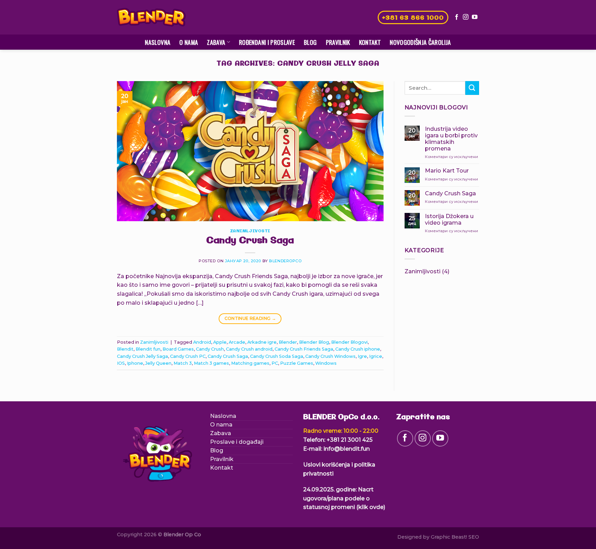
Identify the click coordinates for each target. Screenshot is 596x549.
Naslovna (157, 42)
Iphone (135, 363)
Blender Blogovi (349, 342)
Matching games (250, 363)
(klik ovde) (370, 507)
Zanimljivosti (250, 231)
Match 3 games (211, 363)
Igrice (375, 356)
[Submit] (472, 88)
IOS (121, 363)
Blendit (125, 349)
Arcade (237, 342)
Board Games (178, 349)
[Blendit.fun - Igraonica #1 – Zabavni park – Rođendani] (151, 17)
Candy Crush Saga (250, 241)
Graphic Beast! (449, 537)
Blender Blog (314, 342)
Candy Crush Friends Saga (304, 349)
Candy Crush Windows (330, 356)
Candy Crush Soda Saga (276, 356)
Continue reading (250, 318)
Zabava (216, 42)
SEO (473, 537)
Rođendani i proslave (267, 42)
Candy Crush (210, 349)
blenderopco (285, 260)
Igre (362, 356)
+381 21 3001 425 (349, 440)
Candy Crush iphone (357, 349)
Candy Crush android (249, 349)
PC (274, 363)
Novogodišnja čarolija (420, 42)
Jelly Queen (158, 363)
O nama (188, 42)
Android (202, 342)
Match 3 (182, 363)
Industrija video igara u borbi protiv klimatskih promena (451, 139)
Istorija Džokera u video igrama (449, 219)
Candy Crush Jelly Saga (142, 356)
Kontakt (370, 42)
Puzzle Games (296, 363)
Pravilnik (338, 42)
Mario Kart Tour (447, 170)
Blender (288, 342)
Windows (326, 363)
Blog (310, 42)
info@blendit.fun (347, 448)
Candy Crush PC (188, 356)
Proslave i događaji (237, 442)
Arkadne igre (262, 342)
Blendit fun (148, 349)
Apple (220, 342)
